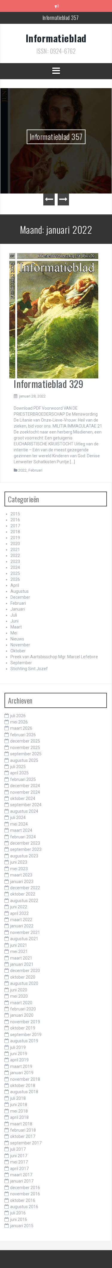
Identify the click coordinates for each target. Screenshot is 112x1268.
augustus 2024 (24, 811)
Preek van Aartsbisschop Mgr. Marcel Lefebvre (54, 656)
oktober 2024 (22, 798)
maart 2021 (21, 958)
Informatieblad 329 (48, 384)
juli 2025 (18, 766)
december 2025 (25, 741)
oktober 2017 (22, 1136)
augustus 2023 (24, 856)
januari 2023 (21, 881)
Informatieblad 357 (60, 14)
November (20, 644)
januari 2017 (21, 1181)
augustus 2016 (24, 1206)
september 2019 (26, 1034)
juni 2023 (18, 862)
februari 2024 (23, 837)
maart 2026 (21, 728)
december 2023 (25, 843)
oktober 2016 (22, 1200)
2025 (15, 573)
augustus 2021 (24, 938)
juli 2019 (18, 1047)
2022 (22, 470)
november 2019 (25, 1021)
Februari (35, 470)
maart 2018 (21, 1124)
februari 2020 (23, 1009)
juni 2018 (18, 1104)
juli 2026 (18, 715)
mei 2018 (19, 1111)
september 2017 (26, 1143)
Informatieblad (56, 38)
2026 (15, 579)
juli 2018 (18, 1098)
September (21, 662)
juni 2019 (18, 1053)
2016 (15, 519)
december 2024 (25, 785)
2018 (15, 531)
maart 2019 (21, 1066)
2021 (15, 549)
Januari (17, 609)
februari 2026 (23, 734)
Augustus (19, 591)
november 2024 (25, 792)
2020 (15, 543)
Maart (16, 627)
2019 (15, 537)
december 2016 (25, 1187)
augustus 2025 (24, 760)
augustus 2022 (24, 900)
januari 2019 (21, 1072)
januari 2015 (21, 1225)
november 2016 (25, 1193)
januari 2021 (21, 964)
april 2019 (19, 1060)
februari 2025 (23, 779)
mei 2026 (19, 722)
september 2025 (26, 753)
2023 (15, 561)
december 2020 (25, 970)
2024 (15, 567)
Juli (13, 615)
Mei (13, 633)
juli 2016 (18, 1213)
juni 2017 (18, 1155)
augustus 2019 (24, 1040)
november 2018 (25, 1079)
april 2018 (19, 1117)
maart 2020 (21, 1002)
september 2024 (26, 804)
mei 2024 (19, 824)
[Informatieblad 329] (53, 315)
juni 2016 (18, 1219)
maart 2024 (21, 830)
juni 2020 (18, 990)
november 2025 (25, 747)
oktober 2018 (22, 1085)
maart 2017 (21, 1174)
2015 (15, 513)
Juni (14, 621)
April (14, 585)
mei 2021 (19, 951)
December (20, 597)
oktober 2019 (22, 1028)
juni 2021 (18, 945)
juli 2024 (18, 817)
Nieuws (17, 639)
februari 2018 (23, 1130)
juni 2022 (18, 906)
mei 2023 (19, 868)
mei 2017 (19, 1162)
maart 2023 (21, 875)
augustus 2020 (24, 983)
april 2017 (19, 1168)
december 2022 (25, 887)
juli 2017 (18, 1149)
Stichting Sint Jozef (29, 668)
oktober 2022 (22, 894)
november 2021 (25, 932)
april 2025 (19, 773)
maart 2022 (21, 919)
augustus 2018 (24, 1091)
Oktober (18, 650)
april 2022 (19, 913)
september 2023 (26, 849)
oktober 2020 (22, 977)
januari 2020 (21, 1015)
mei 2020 (19, 996)
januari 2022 (21, 926)
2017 (15, 525)
